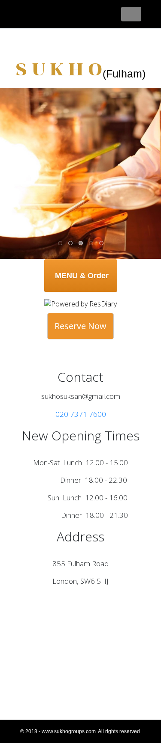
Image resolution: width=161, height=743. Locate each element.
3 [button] (81, 243)
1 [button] (60, 243)
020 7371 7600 (80, 414)
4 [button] (91, 243)
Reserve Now (80, 326)
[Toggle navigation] (131, 14)
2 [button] (71, 243)
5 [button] (102, 243)
